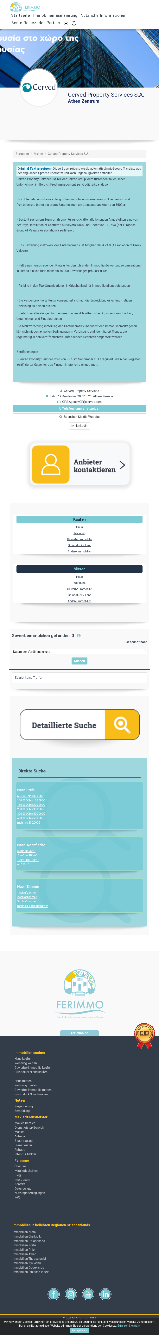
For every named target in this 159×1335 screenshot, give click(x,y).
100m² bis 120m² (28, 859)
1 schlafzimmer (27, 892)
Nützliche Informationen (103, 15)
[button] (74, 23)
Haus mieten (23, 1081)
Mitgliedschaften (26, 1171)
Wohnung (79, 533)
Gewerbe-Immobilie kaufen (33, 1067)
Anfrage (20, 1136)
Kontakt (20, 1184)
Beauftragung (24, 1141)
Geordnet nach (136, 642)
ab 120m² (23, 864)
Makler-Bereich (25, 1123)
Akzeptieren (79, 1330)
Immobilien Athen (24, 1254)
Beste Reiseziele (27, 22)
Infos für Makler (25, 1154)
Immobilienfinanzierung (55, 15)
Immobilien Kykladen (27, 1263)
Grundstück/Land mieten (31, 1094)
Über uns (21, 1166)
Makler (19, 1132)
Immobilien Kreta (24, 1232)
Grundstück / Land (79, 545)
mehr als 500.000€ (28, 822)
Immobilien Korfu (24, 1245)
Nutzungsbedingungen (30, 1193)
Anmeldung (22, 1111)
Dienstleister (23, 1145)
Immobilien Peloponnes (29, 1241)
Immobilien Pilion (24, 1250)
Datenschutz (23, 1188)
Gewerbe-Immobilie (79, 539)
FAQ (17, 1197)
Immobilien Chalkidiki (27, 1236)
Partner (53, 22)
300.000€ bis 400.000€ (31, 813)
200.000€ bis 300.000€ (31, 809)
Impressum (22, 1180)
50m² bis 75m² (26, 850)
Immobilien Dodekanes (28, 1267)
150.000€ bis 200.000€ (31, 804)
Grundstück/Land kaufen (31, 1072)
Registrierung (24, 1106)
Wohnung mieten (26, 1085)
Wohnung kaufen (26, 1063)
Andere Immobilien (80, 551)
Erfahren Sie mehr (129, 1325)
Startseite (20, 15)
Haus (79, 527)
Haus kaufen (23, 1059)
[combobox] (79, 651)
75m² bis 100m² (27, 855)
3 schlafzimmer (27, 901)
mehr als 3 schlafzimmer (32, 905)
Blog (18, 1175)
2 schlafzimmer (27, 896)
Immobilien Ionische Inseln (31, 1272)
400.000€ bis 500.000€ (31, 818)
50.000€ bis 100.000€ (30, 796)
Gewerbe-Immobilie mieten (33, 1090)
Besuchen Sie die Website (81, 417)
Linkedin (81, 426)
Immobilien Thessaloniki (29, 1258)
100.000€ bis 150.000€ (31, 800)
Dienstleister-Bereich (29, 1127)
